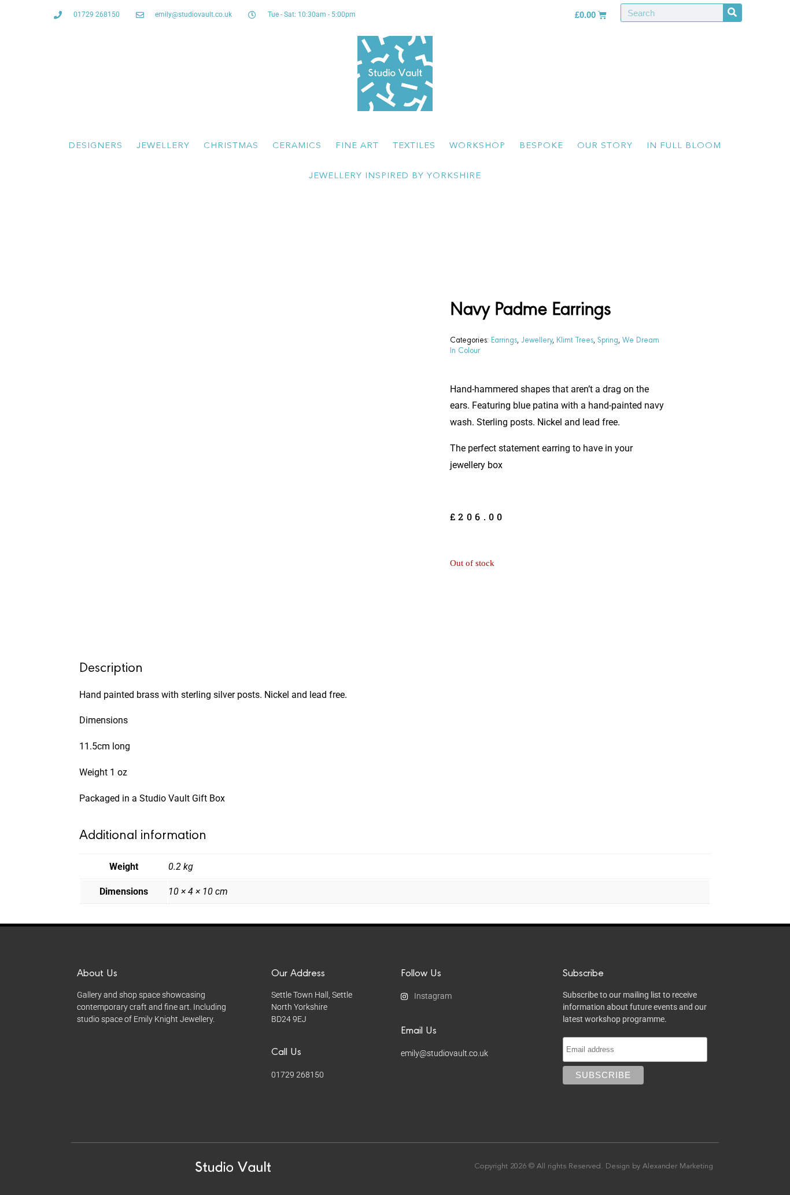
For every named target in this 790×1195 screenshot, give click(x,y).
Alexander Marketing (678, 1166)
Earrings (504, 339)
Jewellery (163, 146)
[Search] (732, 12)
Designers (96, 146)
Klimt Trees (574, 339)
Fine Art (357, 146)
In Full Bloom (684, 146)
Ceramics (297, 146)
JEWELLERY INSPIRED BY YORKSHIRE (395, 176)
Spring (607, 339)
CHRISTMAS (231, 146)
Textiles (414, 146)
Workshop (477, 146)
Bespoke (541, 146)
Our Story (605, 146)
